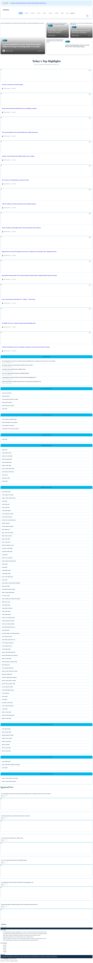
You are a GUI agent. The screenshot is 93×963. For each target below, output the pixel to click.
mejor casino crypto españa (7, 532)
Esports (38, 13)
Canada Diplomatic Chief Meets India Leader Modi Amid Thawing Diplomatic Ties (19, 377)
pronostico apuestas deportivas (8, 715)
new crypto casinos (6, 595)
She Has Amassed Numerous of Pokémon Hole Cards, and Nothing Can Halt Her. (19, 108)
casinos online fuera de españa (8, 620)
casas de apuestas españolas (7, 526)
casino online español (6, 510)
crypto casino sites (5, 504)
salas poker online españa (7, 551)
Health (62, 13)
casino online (4, 408)
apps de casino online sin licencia (8, 652)
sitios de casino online (6, 741)
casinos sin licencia (6, 396)
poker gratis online (6, 586)
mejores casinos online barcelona (8, 497)
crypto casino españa (6, 611)
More (67, 13)
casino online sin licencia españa (8, 589)
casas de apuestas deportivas (8, 642)
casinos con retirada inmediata (8, 623)
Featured (50, 13)
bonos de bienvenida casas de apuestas (10, 422)
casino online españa (6, 605)
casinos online (5, 481)
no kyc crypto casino (6, 542)
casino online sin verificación (8, 471)
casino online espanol (6, 728)
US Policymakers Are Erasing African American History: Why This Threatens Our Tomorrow (57, 31)
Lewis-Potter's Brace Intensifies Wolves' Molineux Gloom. (14, 369)
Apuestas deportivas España (7, 735)
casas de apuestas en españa (7, 494)
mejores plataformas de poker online (9, 661)
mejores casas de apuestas (7, 557)
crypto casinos (5, 474)
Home (21, 13)
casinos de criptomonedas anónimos (9, 677)
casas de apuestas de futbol (7, 686)
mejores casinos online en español (9, 680)
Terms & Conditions (10, 960)
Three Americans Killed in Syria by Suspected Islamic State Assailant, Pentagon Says (20, 132)
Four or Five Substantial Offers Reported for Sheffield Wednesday (15, 373)
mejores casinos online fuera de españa (10, 778)
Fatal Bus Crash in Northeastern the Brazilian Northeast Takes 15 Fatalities (18, 156)
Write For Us (3, 960)
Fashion (44, 13)
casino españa (5, 696)
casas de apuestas (5, 693)
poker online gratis (6, 529)
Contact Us (72, 13)
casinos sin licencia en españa (8, 405)
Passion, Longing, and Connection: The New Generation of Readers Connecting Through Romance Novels (24, 938)
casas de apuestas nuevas (7, 636)
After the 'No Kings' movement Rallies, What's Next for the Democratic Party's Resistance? (21, 227)
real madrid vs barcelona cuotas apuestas (10, 428)
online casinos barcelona (7, 535)
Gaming (56, 13)
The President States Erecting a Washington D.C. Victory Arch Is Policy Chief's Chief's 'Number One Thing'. (25, 932)
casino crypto (4, 579)
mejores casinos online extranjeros (9, 781)
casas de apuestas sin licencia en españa (10, 399)
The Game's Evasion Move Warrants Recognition (12, 84)
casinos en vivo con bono (7, 738)
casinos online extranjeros (7, 608)
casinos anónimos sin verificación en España (11, 598)
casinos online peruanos (7, 452)
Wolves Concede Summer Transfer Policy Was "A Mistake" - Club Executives (18, 299)
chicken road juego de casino (8, 545)
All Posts (26, 13)
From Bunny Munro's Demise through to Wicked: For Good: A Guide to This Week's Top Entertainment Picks (25, 933)
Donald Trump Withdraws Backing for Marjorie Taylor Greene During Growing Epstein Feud (21, 381)
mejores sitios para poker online (8, 683)
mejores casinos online (6, 465)
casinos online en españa (7, 402)
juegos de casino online (6, 658)
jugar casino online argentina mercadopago (11, 764)
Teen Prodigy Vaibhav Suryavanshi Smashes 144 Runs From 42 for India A (17, 365)
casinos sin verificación (6, 392)
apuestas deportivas (6, 523)
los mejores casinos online (7, 456)
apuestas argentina (6, 744)
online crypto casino (6, 601)
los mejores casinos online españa (9, 520)
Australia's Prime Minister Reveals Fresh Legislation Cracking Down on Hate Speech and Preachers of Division (26, 347)
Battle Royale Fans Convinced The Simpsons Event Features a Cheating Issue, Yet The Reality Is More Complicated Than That (29, 251)
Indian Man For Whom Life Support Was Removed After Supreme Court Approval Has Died (21, 935)
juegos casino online (6, 538)
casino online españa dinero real (8, 627)
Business (32, 13)
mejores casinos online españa (8, 468)
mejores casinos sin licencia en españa (9, 671)
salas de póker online (6, 491)
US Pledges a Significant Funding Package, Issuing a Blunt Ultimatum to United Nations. (28, 3)
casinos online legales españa (8, 690)
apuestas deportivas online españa (9, 560)
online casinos (5, 449)
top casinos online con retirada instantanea (10, 633)
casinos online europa (6, 761)
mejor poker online (6, 478)
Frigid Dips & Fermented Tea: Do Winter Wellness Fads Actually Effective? (18, 936)
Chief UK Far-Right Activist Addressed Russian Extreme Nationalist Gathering (19, 203)
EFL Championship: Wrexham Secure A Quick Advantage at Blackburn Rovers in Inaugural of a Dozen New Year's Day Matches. (29, 361)
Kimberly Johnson (9, 50)
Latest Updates (5, 3)
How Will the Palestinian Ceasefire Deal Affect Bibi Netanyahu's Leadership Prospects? (20, 940)
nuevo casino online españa (7, 576)
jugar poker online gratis (7, 674)
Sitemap (16, 960)
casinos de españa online (7, 459)
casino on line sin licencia (7, 516)
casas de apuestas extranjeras (8, 425)
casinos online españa (6, 570)
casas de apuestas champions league (9, 419)
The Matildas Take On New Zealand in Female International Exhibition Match (19, 323)
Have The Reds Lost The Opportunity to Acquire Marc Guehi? (15, 180)
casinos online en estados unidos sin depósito (11, 582)
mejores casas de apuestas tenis (8, 617)
